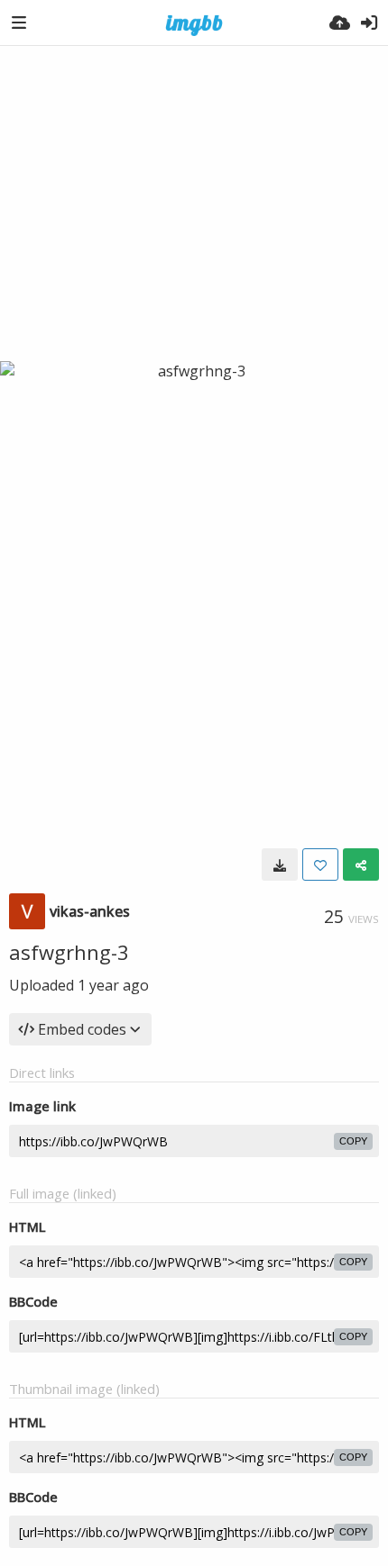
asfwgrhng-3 (69, 951)
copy (353, 1141)
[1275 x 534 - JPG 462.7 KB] (280, 864)
